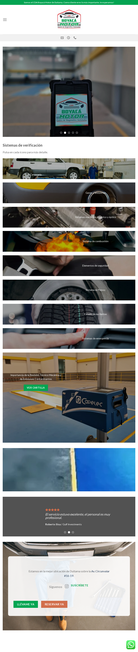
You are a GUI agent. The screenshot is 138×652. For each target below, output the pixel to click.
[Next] (128, 92)
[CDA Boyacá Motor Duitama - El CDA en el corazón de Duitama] (69, 19)
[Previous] (10, 92)
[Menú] (5, 19)
